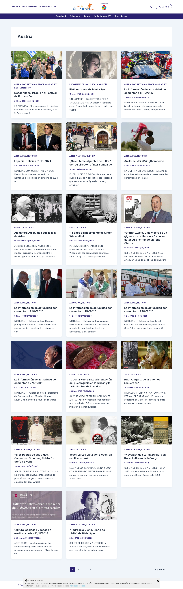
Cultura (86, 16)
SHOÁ (92, 84)
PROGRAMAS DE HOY (47, 84)
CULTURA (90, 156)
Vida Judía (75, 16)
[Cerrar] (158, 581)
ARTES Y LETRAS (77, 156)
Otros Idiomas (120, 16)
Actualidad (61, 16)
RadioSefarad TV (22, 88)
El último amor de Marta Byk (87, 89)
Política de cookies (77, 586)
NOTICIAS (32, 84)
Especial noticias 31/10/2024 (32, 161)
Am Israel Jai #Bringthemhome (144, 161)
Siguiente (161, 569)
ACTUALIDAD (20, 84)
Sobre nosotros (28, 6)
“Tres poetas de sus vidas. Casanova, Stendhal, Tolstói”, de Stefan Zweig (35, 458)
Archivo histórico (48, 6)
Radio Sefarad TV (102, 16)
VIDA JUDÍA (102, 84)
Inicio (15, 6)
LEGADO (18, 227)
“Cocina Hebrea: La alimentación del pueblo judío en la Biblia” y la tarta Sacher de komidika (90, 383)
